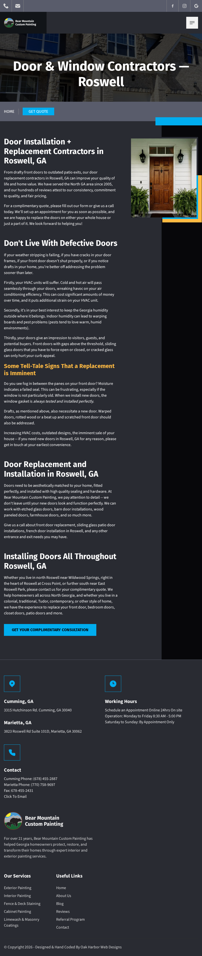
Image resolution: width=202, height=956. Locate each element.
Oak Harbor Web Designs (101, 947)
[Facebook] (172, 6)
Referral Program (70, 919)
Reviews (63, 911)
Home (9, 111)
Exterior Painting (17, 888)
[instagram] (184, 6)
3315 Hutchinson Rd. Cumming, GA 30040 (38, 710)
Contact (62, 927)
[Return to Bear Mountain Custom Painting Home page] (21, 23)
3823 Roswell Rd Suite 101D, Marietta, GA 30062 (43, 731)
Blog (60, 903)
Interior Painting (17, 895)
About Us (63, 895)
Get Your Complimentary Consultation (50, 629)
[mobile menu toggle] (192, 23)
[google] (196, 6)
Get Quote (38, 111)
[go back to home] (36, 822)
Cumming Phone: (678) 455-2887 (30, 778)
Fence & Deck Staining (22, 903)
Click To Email (15, 796)
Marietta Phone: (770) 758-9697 (29, 784)
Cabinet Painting (17, 911)
